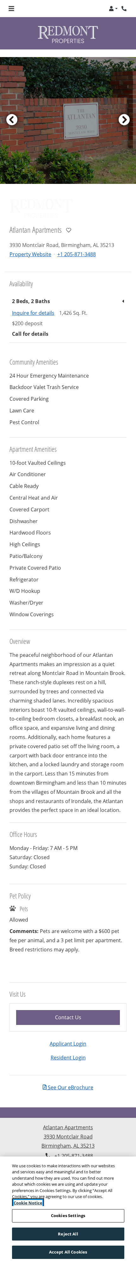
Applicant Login (68, 1035)
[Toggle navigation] (11, 9)
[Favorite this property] (68, 222)
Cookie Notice (28, 1203)
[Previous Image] (11, 112)
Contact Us (85, 1009)
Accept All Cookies (68, 1252)
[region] (68, 1210)
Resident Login (68, 1050)
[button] (113, 9)
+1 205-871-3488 (76, 246)
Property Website (30, 246)
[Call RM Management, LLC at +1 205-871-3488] (124, 9)
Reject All (68, 1234)
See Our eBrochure (69, 1079)
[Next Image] (124, 112)
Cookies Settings (68, 1215)
